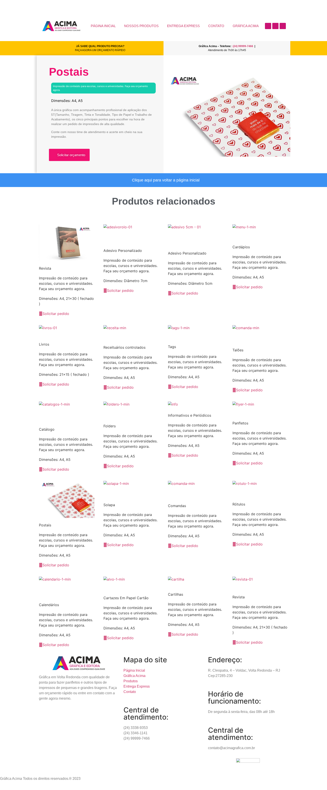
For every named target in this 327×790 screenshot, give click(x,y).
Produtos (130, 681)
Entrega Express (136, 686)
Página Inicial (134, 670)
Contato (129, 692)
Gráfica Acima (134, 676)
